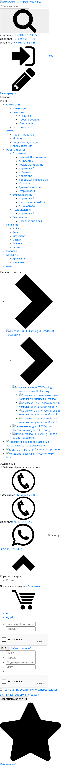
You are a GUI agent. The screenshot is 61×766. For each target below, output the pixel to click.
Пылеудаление (22, 209)
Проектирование (23, 134)
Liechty (17, 239)
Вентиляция (20, 217)
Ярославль (19, 258)
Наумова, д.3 (26, 168)
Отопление (19, 153)
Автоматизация (22, 146)
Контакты (12, 254)
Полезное (12, 224)
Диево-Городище (30, 187)
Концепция (19, 108)
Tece (15, 232)
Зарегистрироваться (14, 699)
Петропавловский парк (33, 202)
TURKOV (18, 243)
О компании (13, 104)
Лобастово (25, 176)
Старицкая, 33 (27, 191)
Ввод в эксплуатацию (26, 142)
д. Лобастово (27, 206)
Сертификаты (21, 127)
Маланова (25, 183)
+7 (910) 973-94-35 (26, 35)
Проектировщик (29, 119)
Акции (10, 266)
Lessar (16, 247)
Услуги (10, 131)
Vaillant (17, 228)
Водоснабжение (22, 194)
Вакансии (18, 112)
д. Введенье (26, 161)
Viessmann (19, 236)
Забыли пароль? (21, 648)
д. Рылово (25, 172)
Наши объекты (15, 149)
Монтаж (18, 138)
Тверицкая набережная (33, 179)
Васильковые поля (30, 221)
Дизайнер (25, 116)
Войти (5, 648)
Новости (11, 251)
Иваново (18, 262)
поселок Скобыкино (31, 164)
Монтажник (26, 123)
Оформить (34, 586)
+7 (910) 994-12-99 (24, 39)
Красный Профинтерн (32, 157)
